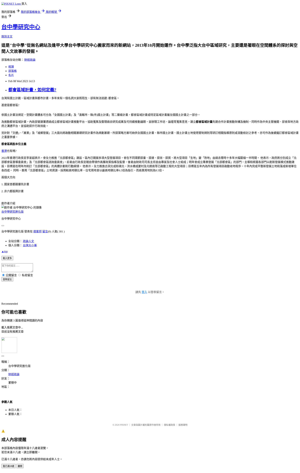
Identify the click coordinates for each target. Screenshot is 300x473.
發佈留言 (7, 279)
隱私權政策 (169, 425)
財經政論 (29, 59)
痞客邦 (37, 231)
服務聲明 (183, 425)
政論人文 (28, 241)
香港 (4, 150)
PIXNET (124, 425)
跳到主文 (6, 36)
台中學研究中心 (20, 27)
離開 (20, 466)
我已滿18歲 (8, 466)
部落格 (12, 70)
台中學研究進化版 (12, 211)
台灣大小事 (30, 245)
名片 (11, 75)
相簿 (11, 66)
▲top (4, 251)
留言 (45, 231)
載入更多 (7, 258)
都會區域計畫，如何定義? (32, 89)
